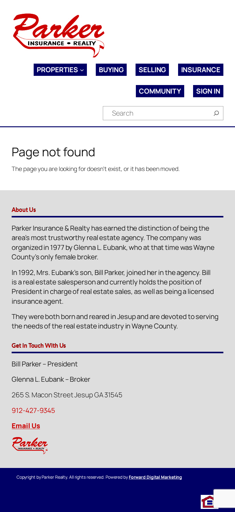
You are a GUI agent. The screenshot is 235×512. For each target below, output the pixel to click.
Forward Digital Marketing (155, 477)
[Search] (216, 113)
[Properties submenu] (82, 70)
